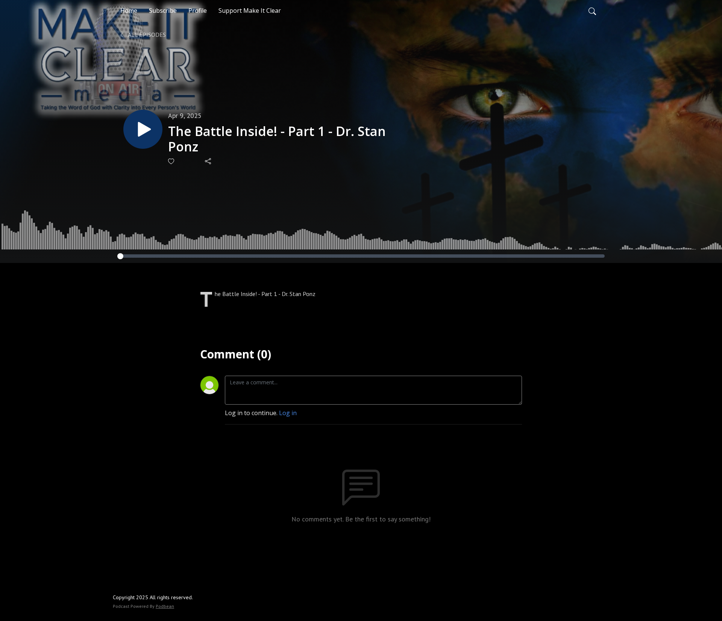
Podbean (165, 606)
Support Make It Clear (249, 10)
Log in (288, 413)
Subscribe (163, 10)
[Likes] (171, 161)
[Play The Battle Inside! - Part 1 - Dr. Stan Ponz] (142, 129)
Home (128, 10)
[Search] (592, 10)
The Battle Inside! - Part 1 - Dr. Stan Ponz (277, 139)
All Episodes (146, 34)
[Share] (208, 161)
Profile (197, 10)
